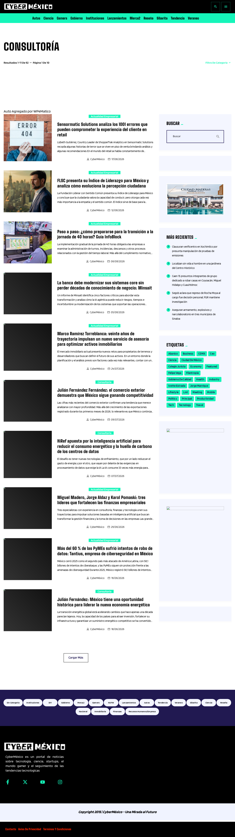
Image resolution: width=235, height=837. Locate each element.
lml (185, 392)
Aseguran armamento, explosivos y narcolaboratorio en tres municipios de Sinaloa (194, 314)
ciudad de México (192, 360)
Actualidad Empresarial (104, 116)
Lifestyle (173, 392)
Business (188, 353)
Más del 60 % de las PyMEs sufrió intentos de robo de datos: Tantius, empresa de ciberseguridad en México (105, 551)
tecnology (185, 405)
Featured (212, 366)
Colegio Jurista (177, 366)
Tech (171, 405)
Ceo (212, 353)
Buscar (177, 136)
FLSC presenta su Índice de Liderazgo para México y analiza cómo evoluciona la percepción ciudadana (103, 183)
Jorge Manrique (199, 385)
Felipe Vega (174, 373)
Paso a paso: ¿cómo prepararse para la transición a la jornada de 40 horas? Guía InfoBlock (105, 234)
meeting (197, 392)
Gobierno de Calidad (179, 379)
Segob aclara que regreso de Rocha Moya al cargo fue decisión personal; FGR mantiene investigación (196, 297)
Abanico (173, 353)
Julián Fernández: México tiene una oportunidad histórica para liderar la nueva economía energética (103, 602)
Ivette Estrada (176, 385)
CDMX (201, 353)
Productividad (205, 398)
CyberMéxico (97, 159)
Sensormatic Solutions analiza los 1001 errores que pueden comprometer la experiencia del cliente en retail (102, 129)
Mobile (211, 392)
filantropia (192, 373)
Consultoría (104, 382)
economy (196, 366)
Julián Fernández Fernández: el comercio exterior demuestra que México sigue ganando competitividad (105, 393)
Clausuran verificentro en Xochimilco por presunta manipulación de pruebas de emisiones (194, 251)
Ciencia (172, 360)
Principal (187, 398)
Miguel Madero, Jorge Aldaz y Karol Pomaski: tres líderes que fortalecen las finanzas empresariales (101, 500)
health (200, 379)
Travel (199, 405)
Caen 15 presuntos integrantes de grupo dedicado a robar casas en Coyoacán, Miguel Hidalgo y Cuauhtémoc (196, 280)
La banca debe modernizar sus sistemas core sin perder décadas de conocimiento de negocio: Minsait (104, 285)
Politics (172, 398)
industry (214, 379)
